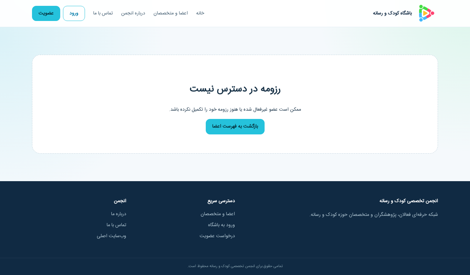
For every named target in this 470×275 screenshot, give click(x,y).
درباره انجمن (133, 13)
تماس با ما (103, 13)
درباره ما (118, 214)
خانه (200, 13)
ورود (74, 13)
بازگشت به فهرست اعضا (235, 126)
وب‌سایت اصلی (111, 236)
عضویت (46, 13)
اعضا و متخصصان (170, 13)
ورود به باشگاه (221, 225)
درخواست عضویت (217, 236)
